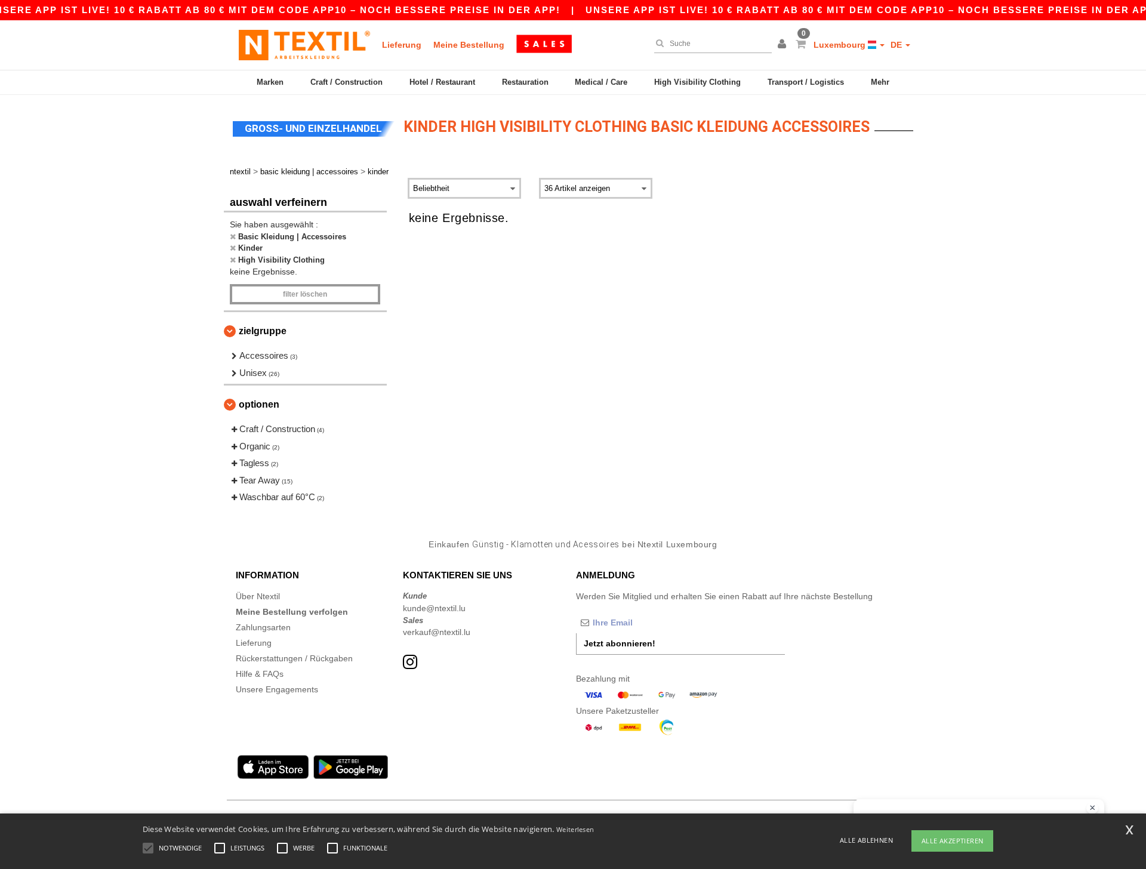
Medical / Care (601, 82)
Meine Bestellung (468, 45)
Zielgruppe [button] (262, 331)
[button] (784, 45)
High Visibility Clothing (697, 82)
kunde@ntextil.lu (434, 608)
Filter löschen (305, 294)
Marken (270, 82)
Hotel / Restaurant (442, 82)
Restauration (525, 82)
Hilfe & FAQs (260, 674)
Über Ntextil (258, 596)
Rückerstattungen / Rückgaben (294, 658)
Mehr (880, 82)
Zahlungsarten (263, 627)
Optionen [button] (259, 404)
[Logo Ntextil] (304, 45)
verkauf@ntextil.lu (436, 632)
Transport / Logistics (806, 82)
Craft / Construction (346, 82)
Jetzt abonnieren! (619, 643)
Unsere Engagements (277, 689)
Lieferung (401, 45)
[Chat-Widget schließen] (1092, 808)
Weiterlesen (575, 829)
